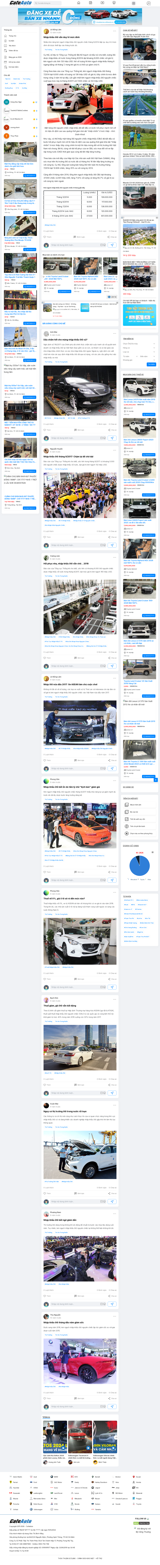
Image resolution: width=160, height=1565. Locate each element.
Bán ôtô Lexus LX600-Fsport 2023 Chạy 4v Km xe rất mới (138, 441)
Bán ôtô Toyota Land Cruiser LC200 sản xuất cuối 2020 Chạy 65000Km (139, 481)
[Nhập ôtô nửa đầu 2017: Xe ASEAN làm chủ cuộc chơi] (80, 723)
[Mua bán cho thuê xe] (114, 2)
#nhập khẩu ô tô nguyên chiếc (84, 520)
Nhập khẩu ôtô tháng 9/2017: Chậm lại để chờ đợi (68, 456)
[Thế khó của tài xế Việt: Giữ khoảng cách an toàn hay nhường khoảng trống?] (139, 104)
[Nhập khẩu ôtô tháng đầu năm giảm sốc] (80, 1361)
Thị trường (26, 79)
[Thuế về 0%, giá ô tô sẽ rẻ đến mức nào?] (80, 941)
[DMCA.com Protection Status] (141, 1523)
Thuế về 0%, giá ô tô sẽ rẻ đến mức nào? (64, 898)
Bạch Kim (54, 998)
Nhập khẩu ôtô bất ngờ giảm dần (60, 1220)
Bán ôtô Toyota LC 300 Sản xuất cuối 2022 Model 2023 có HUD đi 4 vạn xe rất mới (139, 762)
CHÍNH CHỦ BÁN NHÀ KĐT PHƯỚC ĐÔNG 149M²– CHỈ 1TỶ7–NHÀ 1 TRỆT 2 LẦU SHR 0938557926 (20, 497)
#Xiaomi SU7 (142, 905)
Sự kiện (13, 83)
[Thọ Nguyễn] (46, 1316)
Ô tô (17, 88)
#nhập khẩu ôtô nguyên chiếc (102, 748)
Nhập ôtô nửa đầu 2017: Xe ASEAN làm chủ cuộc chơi (70, 684)
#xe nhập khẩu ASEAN (81, 748)
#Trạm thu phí (129, 918)
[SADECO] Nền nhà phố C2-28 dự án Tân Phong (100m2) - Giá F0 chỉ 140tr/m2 (138, 221)
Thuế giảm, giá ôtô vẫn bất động (60, 1005)
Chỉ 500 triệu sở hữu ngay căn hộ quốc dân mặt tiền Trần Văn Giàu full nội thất (20, 460)
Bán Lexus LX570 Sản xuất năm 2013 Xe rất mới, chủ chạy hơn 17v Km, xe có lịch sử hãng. (139, 400)
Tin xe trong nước (61, 49)
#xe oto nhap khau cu (96, 855)
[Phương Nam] (46, 1214)
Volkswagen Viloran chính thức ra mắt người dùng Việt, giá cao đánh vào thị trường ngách (50, 1457)
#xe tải (147, 918)
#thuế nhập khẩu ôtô (52, 967)
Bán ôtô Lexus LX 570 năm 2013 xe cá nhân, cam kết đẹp (139, 642)
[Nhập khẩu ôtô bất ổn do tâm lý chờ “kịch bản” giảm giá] (80, 825)
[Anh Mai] (46, 334)
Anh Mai (53, 332)
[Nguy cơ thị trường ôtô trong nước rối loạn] (80, 1155)
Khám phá (22, 83)
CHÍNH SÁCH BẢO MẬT (85, 1558)
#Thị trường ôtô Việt (52, 1181)
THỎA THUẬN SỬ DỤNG (67, 1558)
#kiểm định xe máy (130, 941)
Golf (6, 83)
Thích (49, 237)
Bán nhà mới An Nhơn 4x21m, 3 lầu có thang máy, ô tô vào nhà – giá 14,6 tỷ (20, 349)
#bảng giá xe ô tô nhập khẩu (96, 646)
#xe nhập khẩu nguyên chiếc (55, 525)
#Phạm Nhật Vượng (130, 923)
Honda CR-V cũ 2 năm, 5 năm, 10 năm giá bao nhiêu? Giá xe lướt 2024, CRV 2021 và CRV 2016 (139, 155)
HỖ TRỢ (99, 1558)
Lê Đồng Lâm (55, 29)
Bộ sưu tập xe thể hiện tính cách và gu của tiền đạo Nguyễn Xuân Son (139, 36)
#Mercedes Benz (142, 900)
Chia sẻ (112, 237)
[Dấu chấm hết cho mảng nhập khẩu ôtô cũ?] (80, 391)
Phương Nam (55, 1212)
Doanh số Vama (131, 846)
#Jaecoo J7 (128, 909)
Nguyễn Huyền (56, 449)
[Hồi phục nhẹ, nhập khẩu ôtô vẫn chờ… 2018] (80, 607)
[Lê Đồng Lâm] (46, 31)
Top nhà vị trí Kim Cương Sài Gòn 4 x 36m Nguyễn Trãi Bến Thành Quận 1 (20, 276)
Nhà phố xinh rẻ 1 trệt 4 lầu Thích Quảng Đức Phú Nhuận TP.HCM (18, 239)
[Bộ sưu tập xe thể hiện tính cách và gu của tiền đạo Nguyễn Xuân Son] (139, 49)
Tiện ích (7, 79)
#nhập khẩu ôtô (59, 418)
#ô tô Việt (71, 418)
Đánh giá (16, 79)
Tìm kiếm (151, 364)
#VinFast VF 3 (128, 900)
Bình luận (79, 237)
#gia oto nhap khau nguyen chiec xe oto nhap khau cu (64, 646)
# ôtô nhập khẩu (64, 637)
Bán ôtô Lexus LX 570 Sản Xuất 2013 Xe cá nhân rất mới (57, 277)
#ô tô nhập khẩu (64, 520)
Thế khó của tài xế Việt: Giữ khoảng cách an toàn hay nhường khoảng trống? (138, 91)
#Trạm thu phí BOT (142, 936)
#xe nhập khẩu (78, 637)
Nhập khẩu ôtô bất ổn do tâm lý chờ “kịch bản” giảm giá (72, 787)
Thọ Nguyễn (55, 1315)
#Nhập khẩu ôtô (50, 225)
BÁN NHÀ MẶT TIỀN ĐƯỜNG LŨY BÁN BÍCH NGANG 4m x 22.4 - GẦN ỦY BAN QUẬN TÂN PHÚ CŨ (139, 263)
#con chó (143, 927)
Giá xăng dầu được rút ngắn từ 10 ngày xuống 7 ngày (100, 1457)
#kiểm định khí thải (146, 923)
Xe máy (24, 88)
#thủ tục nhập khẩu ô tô (53, 641)
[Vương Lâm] (46, 558)
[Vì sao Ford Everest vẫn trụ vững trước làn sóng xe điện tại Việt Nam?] (139, 77)
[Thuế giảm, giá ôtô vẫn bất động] (80, 1047)
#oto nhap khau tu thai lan (96, 637)
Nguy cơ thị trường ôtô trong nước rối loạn (65, 1111)
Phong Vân (54, 779)
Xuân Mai (54, 1104)
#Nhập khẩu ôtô (50, 851)
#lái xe (139, 918)
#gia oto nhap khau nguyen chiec (77, 641)
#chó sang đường (130, 927)
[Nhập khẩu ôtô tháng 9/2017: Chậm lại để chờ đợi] (80, 495)
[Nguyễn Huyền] (46, 451)
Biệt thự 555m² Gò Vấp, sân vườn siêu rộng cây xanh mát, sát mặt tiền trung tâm (20, 386)
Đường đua (9, 88)
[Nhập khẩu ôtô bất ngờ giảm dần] (80, 1258)
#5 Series (138, 909)
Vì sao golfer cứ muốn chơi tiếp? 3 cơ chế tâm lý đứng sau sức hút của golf (139, 121)
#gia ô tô (48, 1073)
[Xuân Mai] (46, 1105)
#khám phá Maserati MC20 (133, 914)
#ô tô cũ (48, 418)
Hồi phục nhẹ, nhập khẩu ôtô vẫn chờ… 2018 (66, 563)
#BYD (133, 905)
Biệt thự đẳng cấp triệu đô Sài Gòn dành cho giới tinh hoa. (19, 165)
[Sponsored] (5, 142)
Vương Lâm (55, 556)
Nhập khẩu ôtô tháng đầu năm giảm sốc (64, 1322)
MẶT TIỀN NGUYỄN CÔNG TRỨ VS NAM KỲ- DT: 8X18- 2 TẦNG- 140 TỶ (20, 423)
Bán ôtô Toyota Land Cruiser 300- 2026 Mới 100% (138, 601)
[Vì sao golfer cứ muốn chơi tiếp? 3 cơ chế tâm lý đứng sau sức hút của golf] (139, 136)
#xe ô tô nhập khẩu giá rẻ (54, 860)
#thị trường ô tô (84, 418)
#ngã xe (140, 932)
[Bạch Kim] (46, 1000)
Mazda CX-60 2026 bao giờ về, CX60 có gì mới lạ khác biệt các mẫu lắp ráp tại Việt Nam (139, 184)
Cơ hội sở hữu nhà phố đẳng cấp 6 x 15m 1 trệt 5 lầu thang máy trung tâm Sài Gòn (20, 202)
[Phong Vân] (46, 781)
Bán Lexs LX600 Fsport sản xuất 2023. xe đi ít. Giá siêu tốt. (137, 521)
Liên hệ (113, 297)
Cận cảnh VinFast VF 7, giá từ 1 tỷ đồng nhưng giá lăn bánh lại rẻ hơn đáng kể (76, 1457)
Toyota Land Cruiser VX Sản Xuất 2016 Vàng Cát (86, 277)
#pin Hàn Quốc (129, 932)
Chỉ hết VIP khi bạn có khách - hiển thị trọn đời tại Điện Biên (139, 302)
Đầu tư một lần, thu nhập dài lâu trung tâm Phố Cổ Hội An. (18, 312)
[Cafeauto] (80, 104)
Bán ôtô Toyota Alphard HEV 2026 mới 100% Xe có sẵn (138, 561)
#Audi (126, 905)
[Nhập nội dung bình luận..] (75, 245)
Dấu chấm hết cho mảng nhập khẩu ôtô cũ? (65, 339)
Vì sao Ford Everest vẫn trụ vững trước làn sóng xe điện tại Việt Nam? (139, 66)
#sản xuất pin (128, 936)
